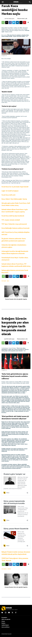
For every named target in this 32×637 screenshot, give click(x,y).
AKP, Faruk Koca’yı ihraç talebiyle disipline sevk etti (15, 233)
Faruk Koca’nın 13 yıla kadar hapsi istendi (15, 187)
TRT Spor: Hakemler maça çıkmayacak (14, 224)
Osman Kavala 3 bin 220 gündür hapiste (16, 299)
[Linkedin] (17, 22)
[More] (28, 22)
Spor (8, 280)
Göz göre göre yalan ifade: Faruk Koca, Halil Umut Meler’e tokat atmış (16, 204)
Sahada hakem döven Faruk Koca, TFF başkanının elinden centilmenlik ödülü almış (16, 265)
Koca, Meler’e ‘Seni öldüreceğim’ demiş (14, 199)
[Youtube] (9, 612)
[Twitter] (12, 612)
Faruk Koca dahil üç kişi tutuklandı (13, 216)
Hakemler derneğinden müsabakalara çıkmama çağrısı (14, 246)
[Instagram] (5, 612)
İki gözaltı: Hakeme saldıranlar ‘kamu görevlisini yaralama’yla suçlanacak (14, 239)
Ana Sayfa (4, 280)
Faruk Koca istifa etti (8, 195)
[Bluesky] (2, 612)
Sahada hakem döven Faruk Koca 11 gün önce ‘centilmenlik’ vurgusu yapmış (15, 210)
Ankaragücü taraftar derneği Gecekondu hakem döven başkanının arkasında (15, 252)
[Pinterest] (24, 22)
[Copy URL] (21, 22)
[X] (6, 22)
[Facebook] (10, 22)
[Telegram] (13, 22)
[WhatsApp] (3, 22)
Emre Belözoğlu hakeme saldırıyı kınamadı (15, 228)
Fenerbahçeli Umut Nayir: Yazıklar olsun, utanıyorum (15, 258)
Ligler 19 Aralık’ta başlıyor (10, 191)
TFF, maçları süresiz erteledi (11, 220)
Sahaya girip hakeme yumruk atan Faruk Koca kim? (15, 271)
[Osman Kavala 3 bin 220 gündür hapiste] (16, 291)
